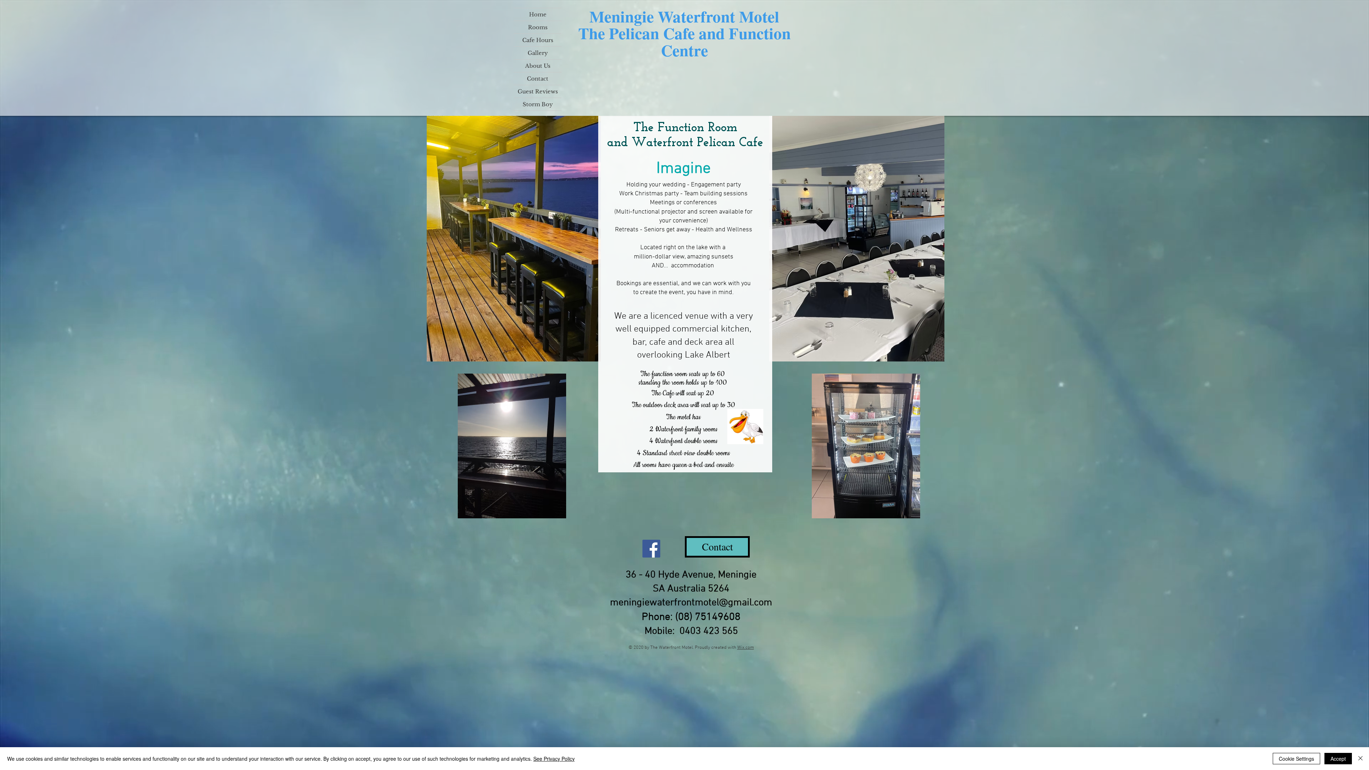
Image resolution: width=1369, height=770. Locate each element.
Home (538, 14)
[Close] (1360, 758)
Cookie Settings (1296, 758)
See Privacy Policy (554, 758)
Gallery (538, 53)
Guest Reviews (538, 91)
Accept (1338, 758)
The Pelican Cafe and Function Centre (684, 41)
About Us (537, 65)
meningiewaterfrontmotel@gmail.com (691, 603)
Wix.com (745, 648)
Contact (537, 78)
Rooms (538, 27)
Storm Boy (538, 104)
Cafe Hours (537, 40)
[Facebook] (651, 549)
